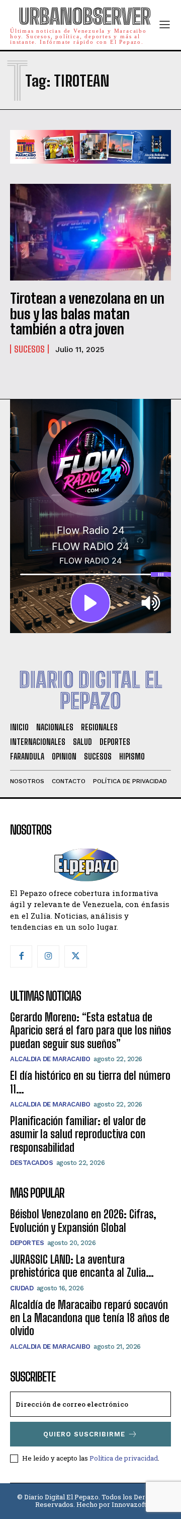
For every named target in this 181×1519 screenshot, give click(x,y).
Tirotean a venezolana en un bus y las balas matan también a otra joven (87, 314)
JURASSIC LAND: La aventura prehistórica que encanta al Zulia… (82, 1266)
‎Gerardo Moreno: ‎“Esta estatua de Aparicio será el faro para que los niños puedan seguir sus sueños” (90, 1030)
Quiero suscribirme (84, 1434)
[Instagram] (48, 956)
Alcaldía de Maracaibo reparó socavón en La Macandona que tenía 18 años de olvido (89, 1318)
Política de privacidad (123, 1458)
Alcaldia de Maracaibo (50, 1059)
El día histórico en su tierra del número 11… (90, 1082)
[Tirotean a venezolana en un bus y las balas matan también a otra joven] (90, 232)
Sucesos (29, 349)
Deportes (27, 1243)
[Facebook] (21, 956)
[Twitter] (75, 956)
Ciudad (21, 1288)
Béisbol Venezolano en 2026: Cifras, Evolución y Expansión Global (83, 1220)
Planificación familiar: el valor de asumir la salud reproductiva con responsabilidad (78, 1134)
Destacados (31, 1162)
